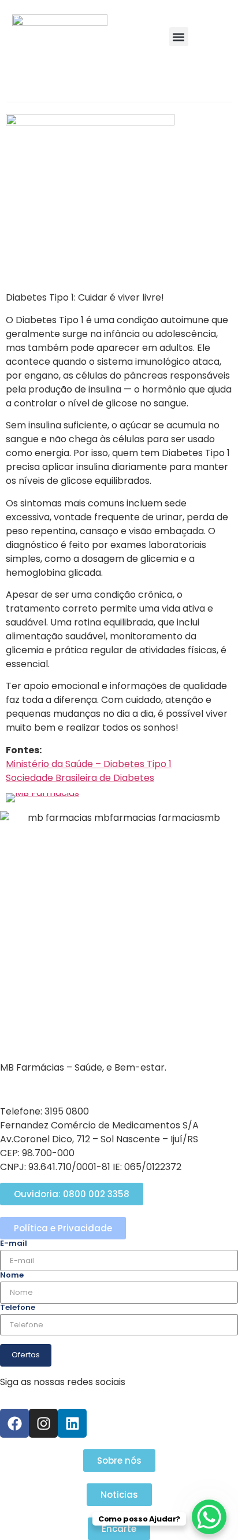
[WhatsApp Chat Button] (209, 1517)
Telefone (17, 1307)
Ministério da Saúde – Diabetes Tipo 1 (89, 764)
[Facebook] (14, 1423)
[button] (178, 36)
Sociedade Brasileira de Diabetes (80, 777)
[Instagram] (43, 1423)
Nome (12, 1275)
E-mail (13, 1243)
